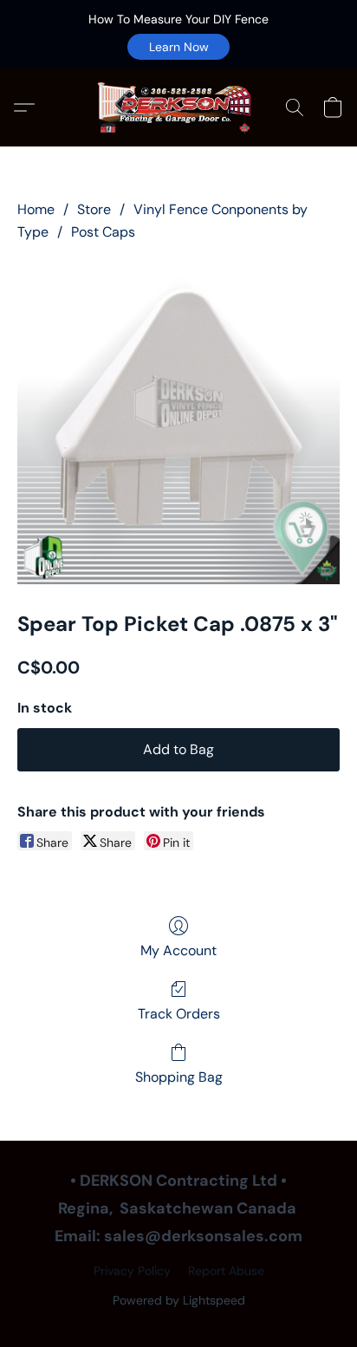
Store (94, 209)
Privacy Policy (132, 1271)
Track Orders (179, 1014)
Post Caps (103, 232)
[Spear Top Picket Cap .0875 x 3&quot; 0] (178, 423)
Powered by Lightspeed (179, 1300)
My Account (178, 950)
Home (36, 209)
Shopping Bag (179, 1077)
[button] (178, 47)
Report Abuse (226, 1271)
